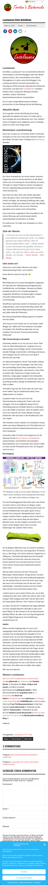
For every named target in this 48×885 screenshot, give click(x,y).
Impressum (37, 882)
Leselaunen (24, 681)
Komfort (24, 872)
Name (6, 809)
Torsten (20, 25)
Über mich (28, 739)
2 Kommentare (31, 25)
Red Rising (39, 139)
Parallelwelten (15, 698)
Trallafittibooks (29, 89)
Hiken (6, 739)
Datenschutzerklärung (26, 882)
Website (6, 826)
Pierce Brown (32, 255)
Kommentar (8, 784)
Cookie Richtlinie (13, 882)
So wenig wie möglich (24, 878)
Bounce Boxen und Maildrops (28, 438)
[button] (44, 844)
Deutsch (31, 2)
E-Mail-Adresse (9, 818)
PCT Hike (28, 735)
